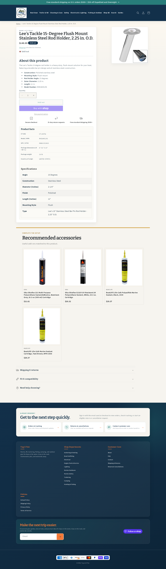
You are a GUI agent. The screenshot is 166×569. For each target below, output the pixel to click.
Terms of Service (26, 510)
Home (18, 24)
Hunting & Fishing (70, 484)
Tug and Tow (85, 563)
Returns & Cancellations (116, 467)
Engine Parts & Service (71, 463)
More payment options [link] (41, 114)
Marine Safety (68, 474)
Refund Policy (25, 500)
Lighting (67, 467)
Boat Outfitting (69, 456)
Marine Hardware (70, 470)
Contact (110, 459)
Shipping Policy (26, 503)
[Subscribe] (60, 537)
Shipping (22, 47)
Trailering (67, 477)
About (110, 452)
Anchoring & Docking (70, 452)
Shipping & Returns (114, 463)
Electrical (67, 459)
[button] (34, 12)
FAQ (109, 456)
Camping (67, 481)
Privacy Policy (25, 507)
